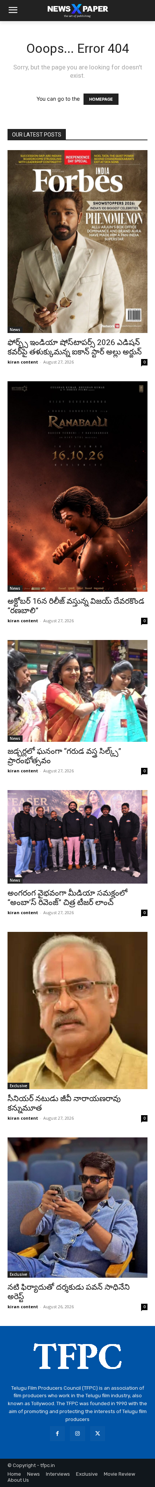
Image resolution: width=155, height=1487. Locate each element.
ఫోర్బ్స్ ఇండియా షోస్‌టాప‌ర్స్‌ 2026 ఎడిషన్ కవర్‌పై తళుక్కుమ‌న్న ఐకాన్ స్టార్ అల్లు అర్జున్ (75, 347)
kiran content (23, 362)
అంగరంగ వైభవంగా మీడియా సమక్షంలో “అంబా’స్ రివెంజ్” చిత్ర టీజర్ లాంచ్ (68, 898)
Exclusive (18, 1085)
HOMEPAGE (101, 99)
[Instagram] (77, 1433)
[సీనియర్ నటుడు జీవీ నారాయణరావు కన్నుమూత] (77, 1010)
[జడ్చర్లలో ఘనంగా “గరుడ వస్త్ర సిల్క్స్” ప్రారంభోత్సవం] (77, 690)
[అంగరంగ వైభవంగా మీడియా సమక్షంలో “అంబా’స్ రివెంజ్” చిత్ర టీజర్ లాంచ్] (77, 837)
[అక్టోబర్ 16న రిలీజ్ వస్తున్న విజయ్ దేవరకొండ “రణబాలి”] (77, 486)
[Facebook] (57, 1433)
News (15, 329)
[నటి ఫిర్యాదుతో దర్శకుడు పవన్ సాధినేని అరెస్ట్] (77, 1207)
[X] (97, 1433)
